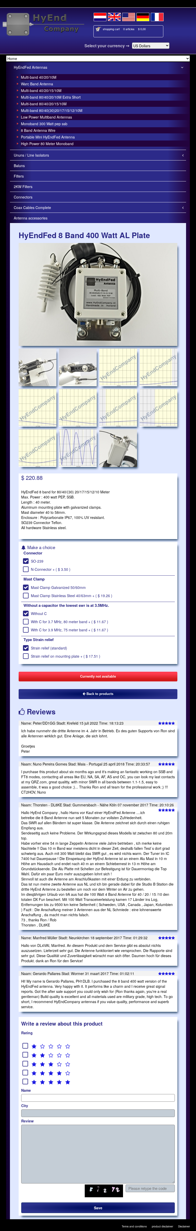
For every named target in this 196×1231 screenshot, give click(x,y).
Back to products (99, 694)
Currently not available (98, 676)
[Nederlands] (100, 16)
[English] (114, 16)
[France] (157, 16)
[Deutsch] (143, 16)
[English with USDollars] (128, 16)
